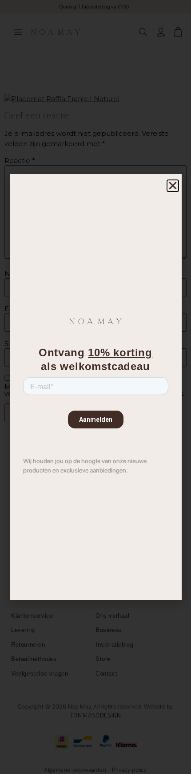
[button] (172, 185)
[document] (95, 387)
